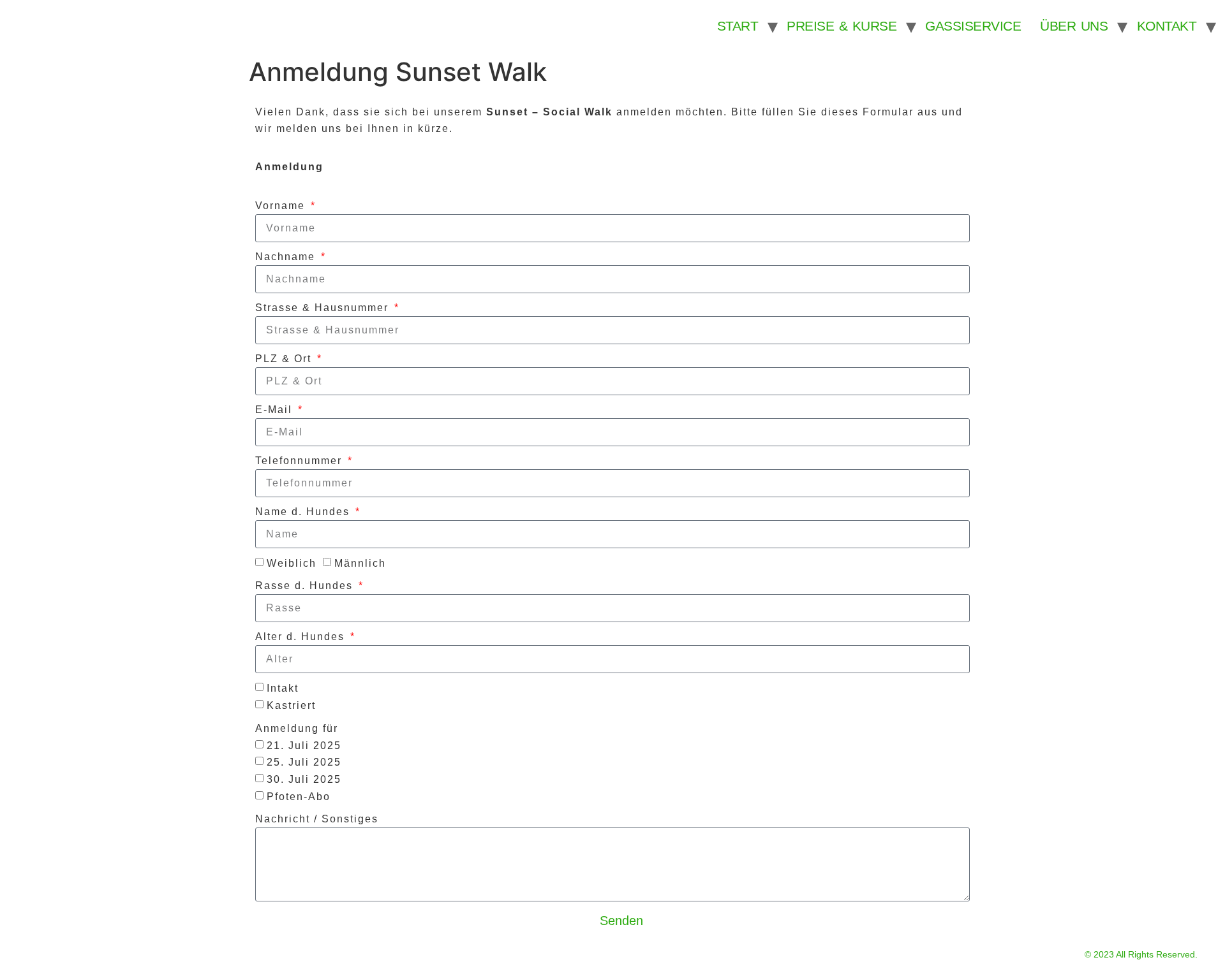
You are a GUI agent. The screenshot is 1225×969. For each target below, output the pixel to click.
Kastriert (291, 705)
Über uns (1074, 25)
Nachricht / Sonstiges (316, 818)
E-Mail (275, 409)
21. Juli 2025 (304, 745)
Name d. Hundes (304, 511)
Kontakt (1167, 25)
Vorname (282, 205)
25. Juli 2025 (304, 762)
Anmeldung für (296, 728)
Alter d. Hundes (301, 636)
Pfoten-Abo (298, 795)
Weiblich (291, 562)
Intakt (283, 688)
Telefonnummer (300, 460)
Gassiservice (973, 25)
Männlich (360, 562)
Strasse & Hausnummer (323, 307)
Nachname (287, 256)
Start (738, 25)
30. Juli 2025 (304, 779)
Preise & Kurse (841, 25)
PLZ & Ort (285, 358)
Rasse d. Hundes (306, 585)
